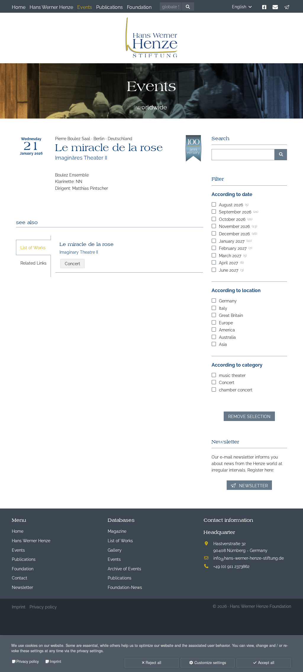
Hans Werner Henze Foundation (260, 606)
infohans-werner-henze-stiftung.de (248, 558)
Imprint (55, 661)
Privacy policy (27, 661)
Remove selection (249, 416)
